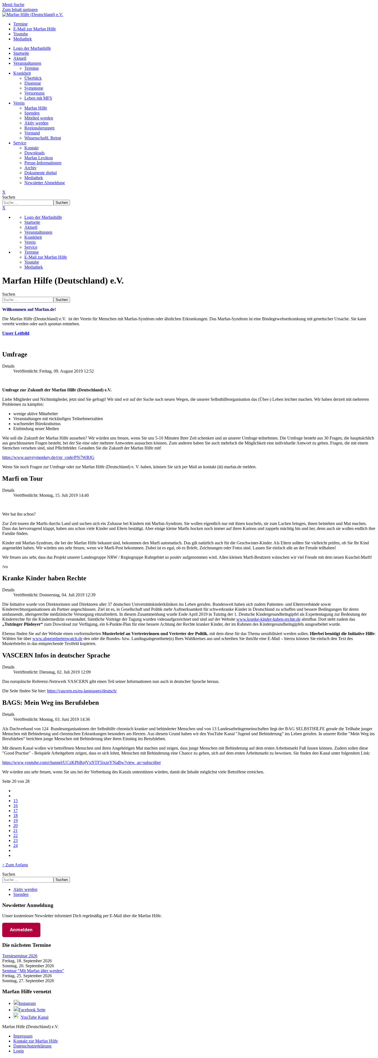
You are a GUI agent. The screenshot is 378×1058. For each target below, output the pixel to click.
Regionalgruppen (39, 128)
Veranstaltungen (27, 63)
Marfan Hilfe (35, 108)
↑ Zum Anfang (15, 864)
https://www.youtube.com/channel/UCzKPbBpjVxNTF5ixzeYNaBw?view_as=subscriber (81, 762)
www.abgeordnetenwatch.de (57, 638)
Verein (19, 103)
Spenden (32, 113)
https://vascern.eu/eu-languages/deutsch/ (82, 690)
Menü (8, 4)
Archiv (30, 167)
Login (18, 1051)
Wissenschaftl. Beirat (42, 138)
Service (19, 143)
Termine (31, 68)
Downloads (34, 152)
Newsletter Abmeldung (44, 182)
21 (15, 830)
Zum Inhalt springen (20, 9)
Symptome (33, 88)
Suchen (8, 197)
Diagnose (32, 83)
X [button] (4, 208)
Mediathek (33, 177)
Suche (19, 4)
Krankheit (22, 73)
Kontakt (31, 147)
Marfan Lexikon (38, 157)
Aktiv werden (36, 123)
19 (15, 820)
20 (15, 825)
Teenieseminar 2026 (19, 955)
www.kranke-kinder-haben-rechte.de (268, 619)
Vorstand (32, 133)
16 (15, 805)
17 (15, 810)
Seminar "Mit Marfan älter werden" (33, 970)
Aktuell (19, 58)
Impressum (22, 1036)
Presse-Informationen (42, 162)
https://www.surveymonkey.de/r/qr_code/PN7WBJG (48, 457)
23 (15, 840)
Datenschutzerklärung (32, 1046)
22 (15, 835)
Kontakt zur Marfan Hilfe (35, 1041)
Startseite (21, 53)
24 (15, 845)
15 (15, 800)
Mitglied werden (38, 118)
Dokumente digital (40, 172)
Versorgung (34, 93)
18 (15, 815)
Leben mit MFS (38, 98)
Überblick (33, 78)
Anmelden (21, 930)
